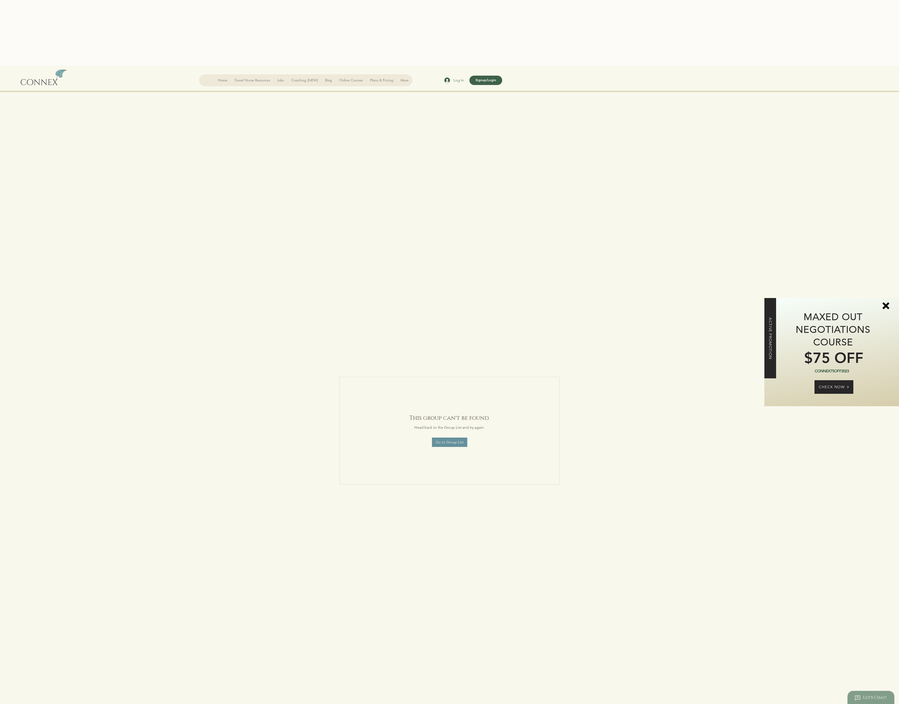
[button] (885, 305)
